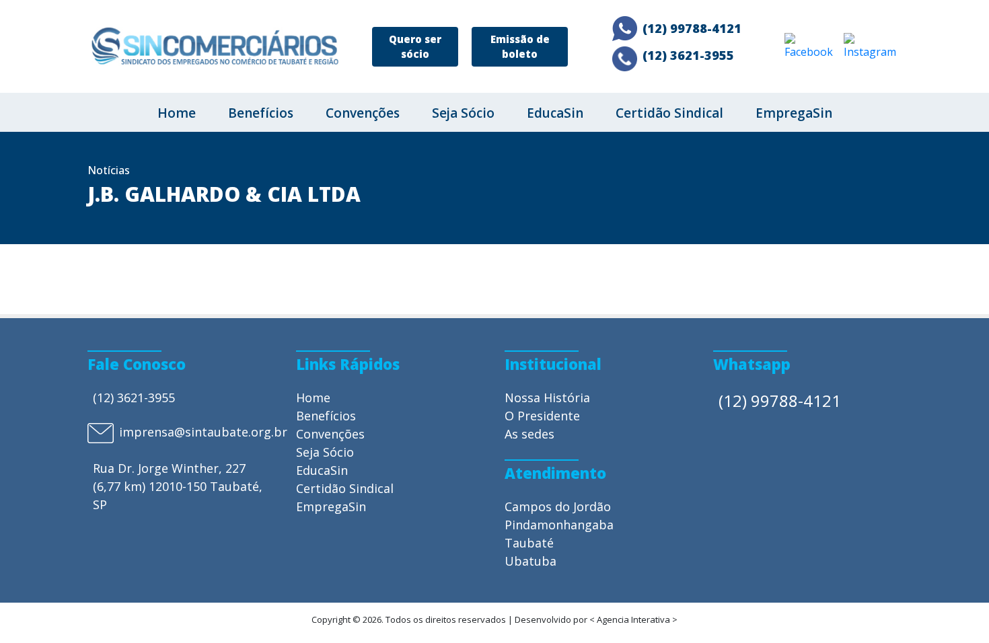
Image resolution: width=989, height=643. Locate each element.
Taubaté (529, 543)
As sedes (529, 434)
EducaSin (555, 113)
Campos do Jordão (558, 506)
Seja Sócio (463, 113)
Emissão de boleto (520, 46)
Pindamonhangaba (559, 525)
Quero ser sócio (415, 46)
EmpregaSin (794, 113)
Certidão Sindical (669, 113)
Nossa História (547, 397)
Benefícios (260, 113)
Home (176, 113)
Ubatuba (530, 561)
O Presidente (542, 416)
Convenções (363, 113)
